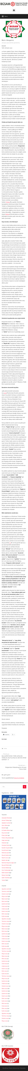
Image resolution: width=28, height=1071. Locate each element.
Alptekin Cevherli (6, 823)
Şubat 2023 (5, 981)
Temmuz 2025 (5, 921)
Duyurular (4, 833)
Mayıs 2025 (5, 926)
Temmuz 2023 (5, 976)
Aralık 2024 (4, 938)
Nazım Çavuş (5, 857)
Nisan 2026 (5, 899)
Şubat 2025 (5, 933)
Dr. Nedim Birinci (6, 830)
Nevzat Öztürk (5, 865)
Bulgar (7, 214)
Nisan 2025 (4, 928)
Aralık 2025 (4, 909)
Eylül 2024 (4, 946)
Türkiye (8, 202)
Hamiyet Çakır (5, 845)
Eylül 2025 (4, 916)
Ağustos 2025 (5, 918)
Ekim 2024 (4, 943)
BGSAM (4, 828)
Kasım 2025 (5, 911)
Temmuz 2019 (5, 1016)
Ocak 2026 (4, 906)
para (5, 393)
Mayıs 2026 (5, 896)
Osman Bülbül (5, 867)
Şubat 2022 (5, 991)
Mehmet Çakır (5, 852)
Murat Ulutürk (5, 855)
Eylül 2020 (4, 1001)
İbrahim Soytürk (6, 848)
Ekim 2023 (4, 971)
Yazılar (5, 748)
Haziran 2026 (5, 894)
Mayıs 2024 (5, 953)
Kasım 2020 (5, 996)
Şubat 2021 (5, 993)
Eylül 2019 (4, 1011)
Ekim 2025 (4, 914)
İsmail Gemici (5, 850)
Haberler (4, 843)
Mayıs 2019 (5, 1021)
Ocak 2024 (4, 963)
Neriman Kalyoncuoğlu (8, 862)
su (10, 542)
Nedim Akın (5, 860)
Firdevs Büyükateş (7, 838)
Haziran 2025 (5, 923)
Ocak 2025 (4, 936)
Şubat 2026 (5, 904)
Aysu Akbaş (5, 825)
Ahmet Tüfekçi (5, 820)
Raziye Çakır (5, 875)
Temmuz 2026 (5, 891)
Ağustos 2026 (5, 889)
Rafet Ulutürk (5, 872)
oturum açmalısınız (19, 778)
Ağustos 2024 (5, 948)
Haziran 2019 (5, 1018)
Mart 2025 (4, 931)
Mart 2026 (4, 901)
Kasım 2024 (5, 941)
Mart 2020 (4, 1003)
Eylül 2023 (4, 973)
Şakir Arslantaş (6, 877)
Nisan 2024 (4, 956)
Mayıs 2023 (5, 978)
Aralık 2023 (4, 966)
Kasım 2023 (5, 968)
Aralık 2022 (4, 983)
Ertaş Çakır (4, 835)
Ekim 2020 (4, 998)
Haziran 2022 (5, 986)
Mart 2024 (4, 958)
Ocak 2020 (4, 1006)
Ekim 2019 (4, 1008)
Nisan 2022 (4, 988)
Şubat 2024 (5, 961)
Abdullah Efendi (6, 818)
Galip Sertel (5, 840)
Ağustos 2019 (5, 1013)
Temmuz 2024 (5, 951)
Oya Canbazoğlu (6, 870)
